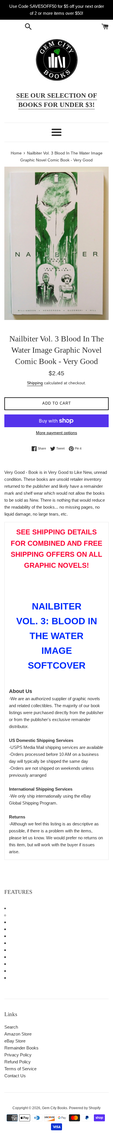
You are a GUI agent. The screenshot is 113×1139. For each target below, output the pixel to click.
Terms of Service (20, 1068)
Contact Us (15, 1075)
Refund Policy (17, 1061)
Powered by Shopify (85, 1108)
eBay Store (14, 1040)
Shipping (35, 383)
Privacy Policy (18, 1054)
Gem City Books (54, 1108)
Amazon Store (18, 1033)
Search (11, 1027)
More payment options (56, 432)
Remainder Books (21, 1047)
